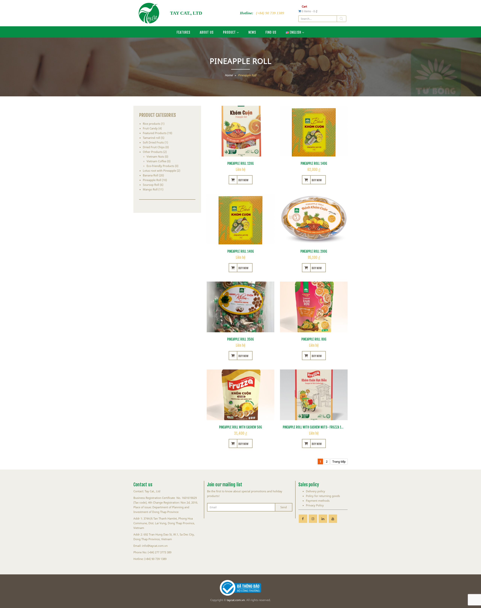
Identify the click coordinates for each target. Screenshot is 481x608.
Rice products (151, 123)
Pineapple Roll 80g (313, 338)
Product (229, 31)
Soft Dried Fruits (153, 142)
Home (229, 75)
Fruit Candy (150, 128)
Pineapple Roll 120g (240, 163)
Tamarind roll (151, 138)
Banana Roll (150, 175)
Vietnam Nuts (155, 156)
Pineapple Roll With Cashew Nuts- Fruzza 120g (314, 426)
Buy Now (243, 180)
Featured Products (154, 133)
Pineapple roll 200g (313, 250)
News (252, 31)
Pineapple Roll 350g (240, 338)
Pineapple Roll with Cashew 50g (240, 426)
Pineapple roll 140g (314, 163)
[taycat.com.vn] (148, 13)
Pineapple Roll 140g (240, 250)
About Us (207, 31)
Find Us (270, 31)
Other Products (153, 152)
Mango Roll (150, 189)
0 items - (309, 11)
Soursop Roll (151, 185)
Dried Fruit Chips (154, 147)
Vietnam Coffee (156, 161)
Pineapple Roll (152, 180)
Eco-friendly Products (160, 166)
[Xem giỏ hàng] (300, 11)
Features (183, 31)
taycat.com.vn (236, 600)
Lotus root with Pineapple (159, 170)
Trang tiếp (339, 461)
